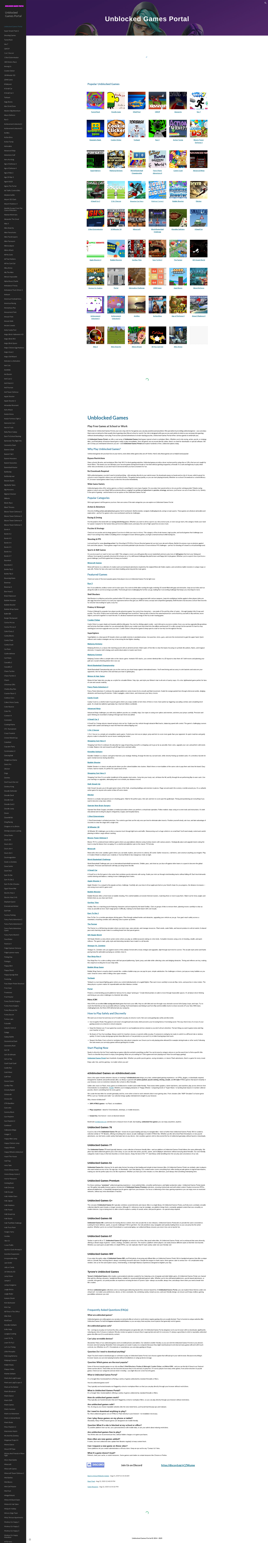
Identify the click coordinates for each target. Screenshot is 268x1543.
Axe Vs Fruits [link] (8, 427)
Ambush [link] (7, 294)
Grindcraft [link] (8, 1094)
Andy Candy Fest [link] (10, 330)
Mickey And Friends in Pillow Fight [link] (14, 1454)
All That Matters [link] (10, 259)
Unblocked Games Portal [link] (13, 26)
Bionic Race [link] (8, 503)
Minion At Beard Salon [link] (12, 1500)
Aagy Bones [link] (8, 102)
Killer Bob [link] (7, 1316)
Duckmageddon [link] (10, 857)
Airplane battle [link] (9, 195)
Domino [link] (7, 778)
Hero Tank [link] (8, 1165)
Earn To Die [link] (8, 875)
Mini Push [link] (7, 1491)
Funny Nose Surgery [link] (11, 1006)
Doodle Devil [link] (9, 795)
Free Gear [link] (8, 988)
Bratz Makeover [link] (10, 596)
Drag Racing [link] (8, 822)
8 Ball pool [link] (8, 84)
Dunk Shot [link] (8, 871)
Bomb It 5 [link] (7, 547)
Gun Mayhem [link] (9, 1117)
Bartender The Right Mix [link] (13, 441)
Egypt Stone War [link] (10, 888)
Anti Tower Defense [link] (11, 392)
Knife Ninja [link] (8, 1329)
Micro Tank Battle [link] (10, 1460)
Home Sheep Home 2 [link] (12, 1174)
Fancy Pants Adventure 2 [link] (13, 919)
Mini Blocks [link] (8, 1482)
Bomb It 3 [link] (7, 538)
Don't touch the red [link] (11, 782)
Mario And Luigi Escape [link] (12, 1378)
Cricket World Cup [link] (11, 738)
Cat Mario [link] (7, 658)
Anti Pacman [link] (8, 387)
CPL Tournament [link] (10, 729)
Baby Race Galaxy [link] (10, 432)
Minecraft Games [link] (10, 1469)
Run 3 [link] (6, 119)
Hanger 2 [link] (7, 1134)
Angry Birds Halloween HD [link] (13, 334)
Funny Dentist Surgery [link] (12, 1001)
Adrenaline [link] (8, 146)
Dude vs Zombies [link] (10, 862)
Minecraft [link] (7, 1464)
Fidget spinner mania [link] (11, 952)
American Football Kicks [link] (12, 299)
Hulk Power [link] (8, 1210)
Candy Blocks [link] (9, 636)
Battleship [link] (8, 472)
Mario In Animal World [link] (12, 1418)
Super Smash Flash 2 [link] (11, 31)
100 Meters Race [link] (10, 62)
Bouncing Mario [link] (9, 578)
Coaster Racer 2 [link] (10, 693)
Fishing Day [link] (8, 957)
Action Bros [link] (8, 137)
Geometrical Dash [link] (10, 1041)
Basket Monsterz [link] (10, 458)
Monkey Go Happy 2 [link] (11, 1526)
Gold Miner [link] (8, 1072)
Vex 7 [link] (6, 44)
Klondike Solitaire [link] (10, 1325)
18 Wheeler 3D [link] (9, 75)
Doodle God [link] (8, 800)
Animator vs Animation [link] (12, 361)
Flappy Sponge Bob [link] (11, 975)
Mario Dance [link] (9, 1396)
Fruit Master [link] (8, 997)
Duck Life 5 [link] (8, 853)
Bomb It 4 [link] (7, 543)
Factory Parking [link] (9, 915)
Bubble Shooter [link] (9, 605)
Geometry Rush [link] (9, 1046)
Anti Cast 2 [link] (8, 379)
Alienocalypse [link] (9, 246)
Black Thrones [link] (9, 507)
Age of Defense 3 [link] (10, 164)
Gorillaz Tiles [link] (8, 1085)
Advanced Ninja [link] (9, 151)
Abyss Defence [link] (9, 115)
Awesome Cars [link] (9, 423)
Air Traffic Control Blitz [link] (12, 190)
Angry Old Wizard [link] (10, 356)
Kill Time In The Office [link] (12, 1311)
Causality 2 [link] (8, 662)
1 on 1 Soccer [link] (9, 53)
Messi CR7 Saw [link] (9, 1449)
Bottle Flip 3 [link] (8, 574)
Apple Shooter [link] (9, 396)
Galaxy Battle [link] (9, 1037)
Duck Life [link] (7, 840)
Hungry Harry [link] (9, 1232)
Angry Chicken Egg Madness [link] (14, 348)
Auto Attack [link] (8, 410)
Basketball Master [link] (10, 467)
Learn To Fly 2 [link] (9, 1343)
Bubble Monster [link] (10, 600)
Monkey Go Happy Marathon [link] (11, 1536)
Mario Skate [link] (8, 1422)
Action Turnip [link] (9, 142)
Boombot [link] (7, 560)
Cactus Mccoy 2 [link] (10, 627)
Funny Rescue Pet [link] (10, 1010)
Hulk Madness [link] (9, 1205)
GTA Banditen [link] (9, 1103)
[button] (265, 2)
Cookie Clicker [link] (9, 71)
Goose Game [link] (9, 1081)
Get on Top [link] (8, 1059)
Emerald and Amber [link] (11, 906)
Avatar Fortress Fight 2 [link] (12, 419)
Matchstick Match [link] (10, 1431)
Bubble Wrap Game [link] (11, 609)
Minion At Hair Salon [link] (11, 1504)
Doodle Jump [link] (9, 809)
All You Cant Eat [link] (9, 263)
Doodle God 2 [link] (9, 804)
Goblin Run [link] (8, 1068)
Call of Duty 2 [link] (9, 631)
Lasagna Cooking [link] (10, 1334)
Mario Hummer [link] (9, 1409)
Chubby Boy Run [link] (10, 689)
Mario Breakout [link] (10, 1391)
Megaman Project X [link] (11, 1440)
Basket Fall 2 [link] (8, 454)
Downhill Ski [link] (8, 817)
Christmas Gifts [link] (9, 684)
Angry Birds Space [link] (10, 343)
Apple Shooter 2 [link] (10, 401)
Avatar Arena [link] (9, 414)
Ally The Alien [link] (9, 272)
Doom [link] (6, 813)
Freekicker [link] (8, 992)
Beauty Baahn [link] (9, 481)
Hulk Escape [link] (8, 1192)
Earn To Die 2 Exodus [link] (11, 884)
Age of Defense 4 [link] (10, 168)
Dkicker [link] (7, 769)
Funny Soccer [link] (9, 1014)
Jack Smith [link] (8, 1263)
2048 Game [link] (8, 80)
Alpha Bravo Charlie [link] (11, 281)
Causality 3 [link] (8, 667)
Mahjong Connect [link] (10, 1360)
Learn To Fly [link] (8, 1338)
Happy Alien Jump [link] (10, 1139)
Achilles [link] (7, 133)
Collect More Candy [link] (11, 702)
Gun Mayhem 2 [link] (9, 1121)
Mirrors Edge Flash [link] (11, 1513)
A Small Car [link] (8, 88)
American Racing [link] (10, 303)
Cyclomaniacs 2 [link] (9, 751)
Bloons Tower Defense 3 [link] (13, 516)
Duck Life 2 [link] (8, 844)
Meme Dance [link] (9, 1444)
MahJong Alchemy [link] (10, 1356)
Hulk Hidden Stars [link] (10, 1196)
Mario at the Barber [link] (11, 1387)
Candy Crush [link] (8, 645)
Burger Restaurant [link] (10, 618)
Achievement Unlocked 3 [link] (13, 128)
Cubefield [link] (7, 742)
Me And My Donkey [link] (11, 1436)
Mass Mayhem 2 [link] (10, 1427)
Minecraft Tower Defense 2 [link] (14, 1473)
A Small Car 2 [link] (9, 93)
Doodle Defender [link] (10, 791)
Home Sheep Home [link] (11, 1170)
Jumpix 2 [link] (7, 1280)
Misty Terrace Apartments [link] (13, 1517)
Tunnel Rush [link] (8, 40)
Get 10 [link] (6, 1050)
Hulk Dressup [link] (9, 1187)
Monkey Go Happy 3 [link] (11, 1531)
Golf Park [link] (7, 1077)
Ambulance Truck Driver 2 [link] (13, 290)
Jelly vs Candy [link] (9, 1267)
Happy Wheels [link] (9, 1147)
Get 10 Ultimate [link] (10, 1054)
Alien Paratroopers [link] (11, 237)
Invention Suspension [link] (11, 1254)
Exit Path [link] (7, 911)
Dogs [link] (6, 773)
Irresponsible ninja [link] (10, 1258)
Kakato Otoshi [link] (9, 1298)
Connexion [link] (8, 720)
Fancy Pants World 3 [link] (11, 935)
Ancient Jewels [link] (9, 325)
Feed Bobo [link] (8, 939)
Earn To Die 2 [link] (9, 879)
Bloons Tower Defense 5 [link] (13, 525)
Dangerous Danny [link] (10, 760)
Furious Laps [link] (8, 1019)
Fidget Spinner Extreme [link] (12, 948)
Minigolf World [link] (9, 1495)
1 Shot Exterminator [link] (11, 57)
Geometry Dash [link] (10, 445)
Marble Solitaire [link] (10, 1374)
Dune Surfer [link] (8, 866)
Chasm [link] (6, 680)
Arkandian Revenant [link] (11, 405)
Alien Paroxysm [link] (9, 241)
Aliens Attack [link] (9, 250)
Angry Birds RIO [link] (10, 339)
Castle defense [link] (9, 653)
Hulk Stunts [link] (8, 1218)
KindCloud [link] (8, 1320)
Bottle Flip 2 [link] (8, 569)
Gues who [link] (7, 1108)
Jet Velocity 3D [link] (9, 1272)
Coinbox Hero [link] (9, 698)
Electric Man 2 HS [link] (10, 897)
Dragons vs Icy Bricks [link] (11, 826)
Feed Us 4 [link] (7, 944)
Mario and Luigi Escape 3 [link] (13, 1382)
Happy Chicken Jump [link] (11, 1143)
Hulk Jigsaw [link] (8, 1201)
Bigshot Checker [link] (10, 494)
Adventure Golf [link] (9, 155)
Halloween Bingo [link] (10, 1130)
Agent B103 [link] (8, 182)
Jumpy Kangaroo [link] (10, 1285)
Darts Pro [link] (7, 764)
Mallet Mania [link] (9, 1365)
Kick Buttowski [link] (9, 1303)
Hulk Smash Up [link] (9, 1214)
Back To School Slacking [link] (12, 436)
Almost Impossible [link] (10, 277)
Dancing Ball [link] (8, 755)
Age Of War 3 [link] (9, 177)
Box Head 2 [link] (8, 591)
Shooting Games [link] (10, 35)
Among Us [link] (7, 66)
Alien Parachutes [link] (10, 232)
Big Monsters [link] (9, 489)
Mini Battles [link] (8, 1478)
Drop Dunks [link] (8, 835)
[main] (147, 17)
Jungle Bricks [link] (9, 1289)
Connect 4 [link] (8, 716)
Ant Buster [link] (8, 374)
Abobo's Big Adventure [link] (12, 111)
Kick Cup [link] (7, 1307)
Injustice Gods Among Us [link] (13, 1249)
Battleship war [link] (9, 476)
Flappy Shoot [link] (9, 970)
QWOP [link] (7, 49)
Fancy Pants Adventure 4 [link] (13, 924)
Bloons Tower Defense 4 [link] (13, 520)
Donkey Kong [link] (9, 786)
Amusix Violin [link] (8, 321)
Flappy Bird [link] (8, 966)
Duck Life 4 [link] (8, 849)
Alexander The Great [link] (11, 219)
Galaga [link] (6, 1032)
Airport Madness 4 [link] (10, 204)
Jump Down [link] (8, 1276)
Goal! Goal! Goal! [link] (10, 1063)
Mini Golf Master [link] (10, 1486)
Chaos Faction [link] (9, 671)
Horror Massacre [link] (10, 1179)
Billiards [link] (7, 498)
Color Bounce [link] (9, 707)
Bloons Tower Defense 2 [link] (13, 512)
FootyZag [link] (7, 979)
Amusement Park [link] (10, 312)
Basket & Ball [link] (9, 449)
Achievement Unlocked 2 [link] (13, 124)
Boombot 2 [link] (8, 565)
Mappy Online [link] (9, 1369)
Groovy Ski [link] (8, 1099)
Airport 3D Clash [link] (10, 199)
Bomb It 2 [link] (7, 534)
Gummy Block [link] (9, 1112)
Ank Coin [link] (7, 365)
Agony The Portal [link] (10, 186)
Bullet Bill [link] (7, 614)
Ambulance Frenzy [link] (10, 286)
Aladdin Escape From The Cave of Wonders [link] (13, 209)
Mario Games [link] (9, 1405)
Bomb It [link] (7, 529)
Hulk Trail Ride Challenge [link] (13, 1223)
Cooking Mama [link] (9, 724)
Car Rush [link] (7, 649)
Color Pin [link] (7, 711)
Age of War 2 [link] (8, 173)
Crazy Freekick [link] (9, 733)
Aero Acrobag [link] (9, 159)
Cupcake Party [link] (9, 746)
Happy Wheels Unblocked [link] (13, 1152)
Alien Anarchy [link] (9, 228)
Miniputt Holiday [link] (10, 1509)
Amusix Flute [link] (8, 317)
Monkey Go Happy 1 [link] (11, 1522)
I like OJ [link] (7, 1241)
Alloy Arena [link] (8, 268)
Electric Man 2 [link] (9, 893)
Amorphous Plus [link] (10, 308)
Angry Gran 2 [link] (8, 352)
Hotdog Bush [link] (9, 1183)
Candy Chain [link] (8, 640)
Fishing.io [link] (7, 961)
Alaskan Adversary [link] (10, 215)
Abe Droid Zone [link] (10, 106)
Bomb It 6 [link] (7, 552)
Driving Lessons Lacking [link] (12, 831)
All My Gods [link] (8, 255)
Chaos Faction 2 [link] (10, 676)
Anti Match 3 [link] (8, 383)
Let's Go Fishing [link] (9, 1347)
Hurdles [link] (7, 1236)
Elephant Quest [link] (9, 902)
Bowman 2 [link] (8, 587)
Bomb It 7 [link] (7, 556)
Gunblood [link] (7, 1125)
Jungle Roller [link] (8, 1294)
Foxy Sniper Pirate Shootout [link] (14, 984)
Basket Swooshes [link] (10, 463)
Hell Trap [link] (7, 1161)
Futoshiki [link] (7, 1023)
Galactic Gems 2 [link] (10, 1028)
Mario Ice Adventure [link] (11, 1413)
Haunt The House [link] (10, 1156)
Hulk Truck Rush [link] (10, 1227)
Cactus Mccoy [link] (9, 622)
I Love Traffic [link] (9, 1245)
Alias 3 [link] (6, 223)
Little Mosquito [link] (9, 1351)
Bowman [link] (7, 583)
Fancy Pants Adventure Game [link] (12, 929)
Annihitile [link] (7, 370)
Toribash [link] (7, 97)
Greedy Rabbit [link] (9, 1090)
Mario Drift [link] (8, 1400)
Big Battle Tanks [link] (9, 485)
